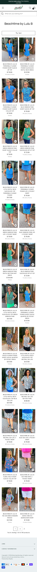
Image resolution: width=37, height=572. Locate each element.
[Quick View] (15, 59)
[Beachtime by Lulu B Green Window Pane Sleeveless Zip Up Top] (27, 132)
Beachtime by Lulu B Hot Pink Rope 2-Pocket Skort (27, 477)
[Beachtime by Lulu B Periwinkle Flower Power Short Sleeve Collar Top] (10, 91)
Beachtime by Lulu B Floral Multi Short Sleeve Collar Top (10, 477)
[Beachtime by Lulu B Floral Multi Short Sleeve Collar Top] (10, 460)
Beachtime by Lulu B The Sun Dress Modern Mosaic (10, 516)
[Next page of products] (24, 529)
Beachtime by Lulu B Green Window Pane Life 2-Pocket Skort (10, 232)
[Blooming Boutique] (18, 7)
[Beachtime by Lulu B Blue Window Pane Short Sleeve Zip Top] (27, 91)
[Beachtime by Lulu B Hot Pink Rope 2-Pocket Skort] (27, 460)
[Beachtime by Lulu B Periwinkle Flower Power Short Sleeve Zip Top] (10, 50)
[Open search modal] (30, 8)
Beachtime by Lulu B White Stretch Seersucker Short (27, 516)
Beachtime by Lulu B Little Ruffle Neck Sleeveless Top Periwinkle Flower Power (10, 191)
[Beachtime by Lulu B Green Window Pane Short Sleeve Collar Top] (10, 132)
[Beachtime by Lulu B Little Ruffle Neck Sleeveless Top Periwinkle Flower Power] (10, 173)
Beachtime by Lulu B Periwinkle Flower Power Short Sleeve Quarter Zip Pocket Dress (27, 314)
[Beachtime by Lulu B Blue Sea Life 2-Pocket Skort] (27, 421)
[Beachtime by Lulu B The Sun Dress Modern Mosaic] (10, 499)
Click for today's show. (14, 1)
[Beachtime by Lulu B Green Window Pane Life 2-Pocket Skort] (10, 216)
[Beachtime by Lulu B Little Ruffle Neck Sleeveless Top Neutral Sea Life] (27, 339)
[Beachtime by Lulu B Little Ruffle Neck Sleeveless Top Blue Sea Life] (10, 380)
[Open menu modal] (3, 8)
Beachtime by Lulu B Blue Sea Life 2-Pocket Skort (27, 437)
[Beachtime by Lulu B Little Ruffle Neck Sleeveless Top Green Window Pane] (10, 296)
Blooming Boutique (17, 555)
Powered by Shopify (7, 559)
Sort (20, 33)
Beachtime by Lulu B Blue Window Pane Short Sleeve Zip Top (27, 107)
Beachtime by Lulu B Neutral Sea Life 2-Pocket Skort (10, 437)
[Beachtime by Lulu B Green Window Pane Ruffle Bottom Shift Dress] (10, 255)
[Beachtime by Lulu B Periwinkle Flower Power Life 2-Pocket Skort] (27, 173)
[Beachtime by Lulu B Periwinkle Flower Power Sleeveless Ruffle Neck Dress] (27, 50)
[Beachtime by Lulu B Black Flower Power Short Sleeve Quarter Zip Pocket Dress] (10, 339)
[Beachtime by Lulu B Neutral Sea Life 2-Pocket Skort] (10, 421)
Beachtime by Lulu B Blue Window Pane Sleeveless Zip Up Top (27, 271)
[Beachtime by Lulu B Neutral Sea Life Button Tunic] (27, 380)
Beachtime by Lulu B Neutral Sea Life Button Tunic (27, 396)
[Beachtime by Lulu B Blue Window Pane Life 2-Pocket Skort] (27, 216)
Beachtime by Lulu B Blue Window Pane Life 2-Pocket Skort (27, 232)
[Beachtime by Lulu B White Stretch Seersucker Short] (27, 499)
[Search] (2, 13)
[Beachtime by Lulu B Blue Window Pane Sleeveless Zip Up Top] (27, 255)
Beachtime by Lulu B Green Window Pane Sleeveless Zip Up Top (27, 148)
